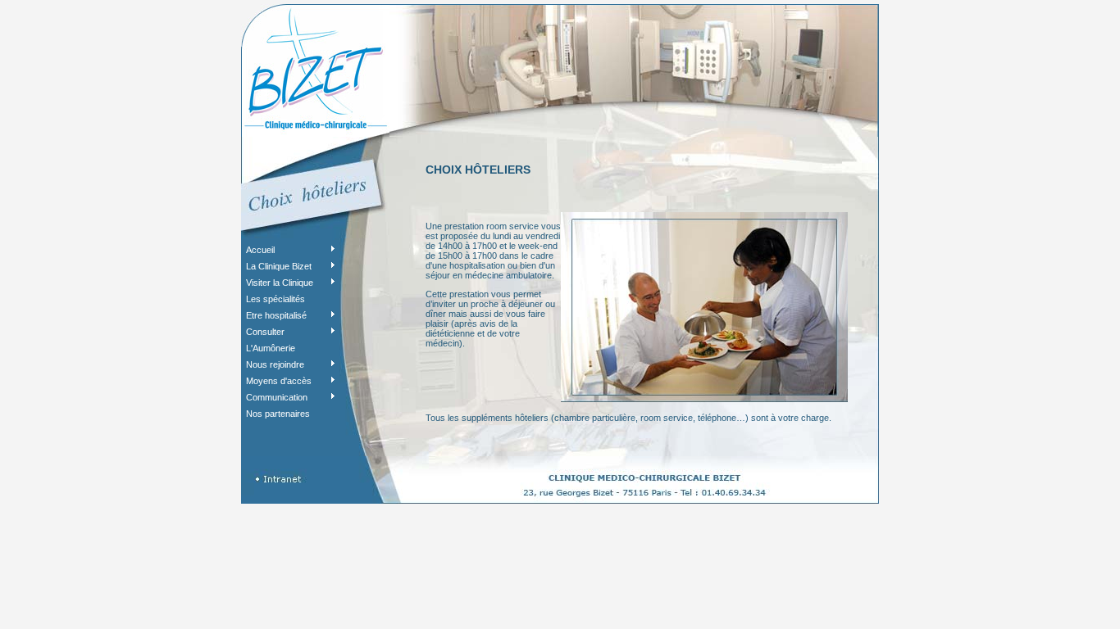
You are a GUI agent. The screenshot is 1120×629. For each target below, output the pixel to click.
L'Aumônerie (270, 348)
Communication (276, 397)
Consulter (265, 332)
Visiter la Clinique (279, 282)
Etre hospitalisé (276, 315)
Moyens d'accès (279, 381)
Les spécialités (275, 299)
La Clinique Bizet (279, 266)
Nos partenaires (278, 414)
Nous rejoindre (275, 364)
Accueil (260, 250)
